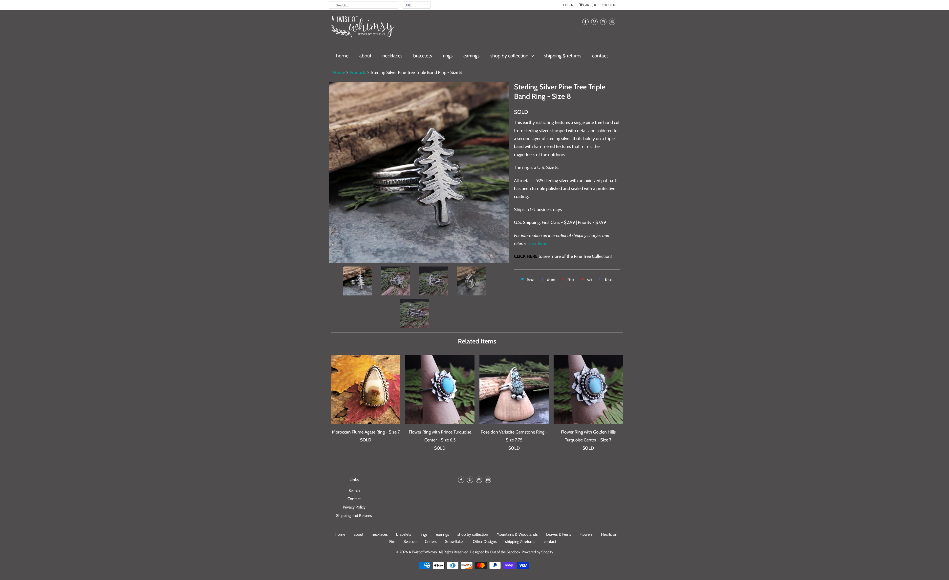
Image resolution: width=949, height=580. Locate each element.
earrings (471, 56)
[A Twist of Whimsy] (362, 29)
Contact (354, 498)
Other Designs (485, 541)
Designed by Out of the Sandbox (495, 552)
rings (448, 56)
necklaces (392, 56)
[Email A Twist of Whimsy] (612, 21)
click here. (537, 243)
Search (354, 490)
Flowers (586, 534)
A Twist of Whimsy (423, 552)
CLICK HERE (526, 256)
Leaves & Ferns (558, 534)
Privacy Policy (354, 507)
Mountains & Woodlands (517, 534)
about (365, 56)
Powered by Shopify (537, 552)
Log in (568, 5)
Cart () (589, 5)
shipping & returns (562, 56)
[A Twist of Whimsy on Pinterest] (594, 21)
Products (358, 72)
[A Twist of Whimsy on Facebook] (585, 21)
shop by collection (509, 56)
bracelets (422, 56)
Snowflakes (454, 541)
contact (600, 56)
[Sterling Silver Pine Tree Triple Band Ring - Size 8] (419, 172)
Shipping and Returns (354, 515)
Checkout (610, 5)
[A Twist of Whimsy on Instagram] (603, 21)
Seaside (410, 541)
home (342, 56)
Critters (431, 541)
